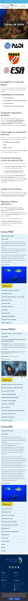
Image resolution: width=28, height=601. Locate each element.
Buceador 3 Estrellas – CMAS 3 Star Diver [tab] (12, 387)
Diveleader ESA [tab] (6, 528)
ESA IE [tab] (3, 547)
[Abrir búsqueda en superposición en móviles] (3, 1)
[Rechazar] (25, 596)
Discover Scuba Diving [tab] (7, 306)
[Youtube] (18, 567)
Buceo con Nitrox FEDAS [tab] (8, 391)
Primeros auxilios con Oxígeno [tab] (9, 522)
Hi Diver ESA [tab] (5, 538)
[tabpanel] (14, 263)
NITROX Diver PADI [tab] (6, 293)
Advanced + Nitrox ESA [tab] (8, 515)
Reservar (7, 285)
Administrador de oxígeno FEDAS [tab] (10, 397)
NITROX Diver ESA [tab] (6, 512)
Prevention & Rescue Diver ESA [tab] (10, 525)
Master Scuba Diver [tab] (7, 323)
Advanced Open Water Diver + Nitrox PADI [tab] (13, 297)
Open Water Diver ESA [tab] (7, 431)
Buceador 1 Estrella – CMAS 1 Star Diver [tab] (12, 333)
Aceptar (11, 598)
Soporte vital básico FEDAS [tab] (9, 394)
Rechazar (17, 598)
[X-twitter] (15, 567)
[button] (16, 6)
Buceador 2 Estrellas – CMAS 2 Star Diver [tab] (12, 384)
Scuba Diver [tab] (5, 310)
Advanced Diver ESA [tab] (7, 509)
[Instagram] (12, 567)
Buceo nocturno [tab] (6, 407)
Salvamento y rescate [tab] (7, 420)
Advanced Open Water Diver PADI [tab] (10, 290)
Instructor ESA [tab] (5, 541)
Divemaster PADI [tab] (6, 303)
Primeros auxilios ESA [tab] (7, 518)
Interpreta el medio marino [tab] (8, 413)
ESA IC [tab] (3, 544)
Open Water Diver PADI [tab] (8, 236)
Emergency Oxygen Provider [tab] (9, 319)
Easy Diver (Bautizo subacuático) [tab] (10, 531)
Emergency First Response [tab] (8, 316)
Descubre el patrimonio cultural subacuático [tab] (13, 410)
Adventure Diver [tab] (6, 313)
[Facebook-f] (10, 567)
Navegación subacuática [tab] (8, 417)
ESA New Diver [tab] (5, 534)
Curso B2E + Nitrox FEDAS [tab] (9, 400)
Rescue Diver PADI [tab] (6, 300)
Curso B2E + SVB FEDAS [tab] (8, 404)
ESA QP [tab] (4, 551)
